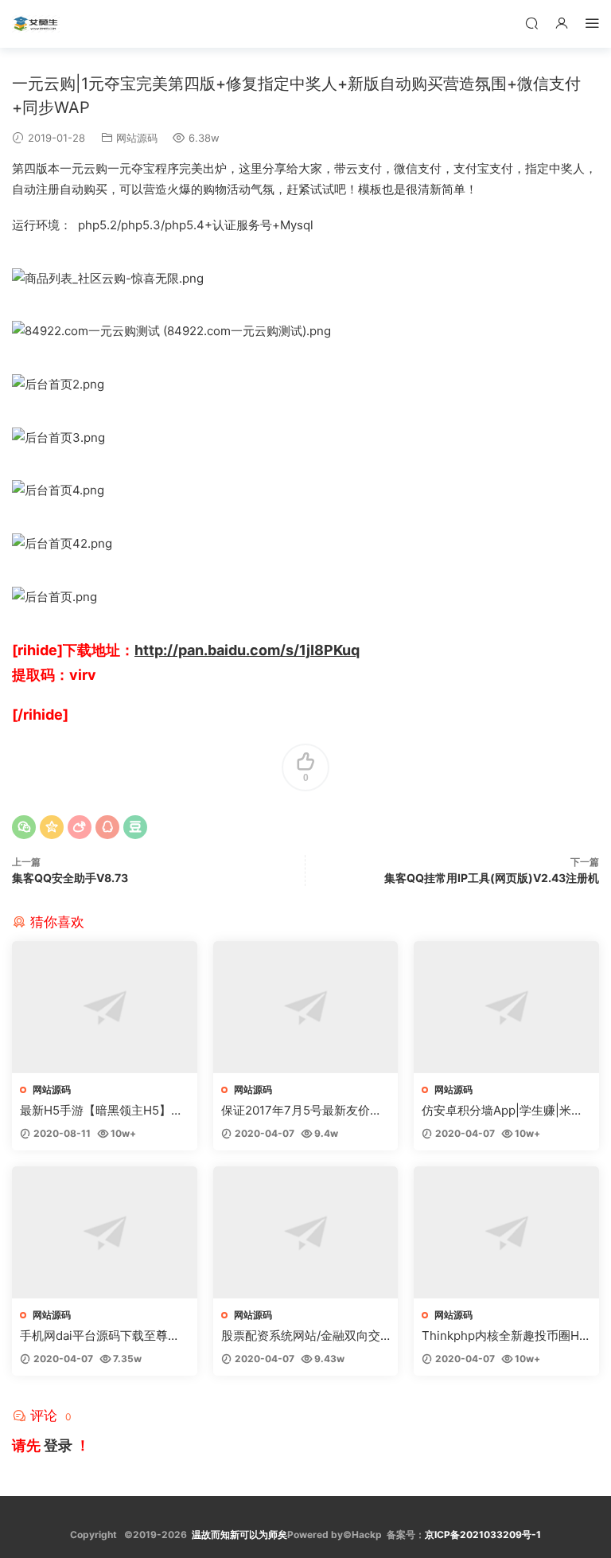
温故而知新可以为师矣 (239, 1534)
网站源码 (137, 137)
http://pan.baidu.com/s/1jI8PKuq (247, 650)
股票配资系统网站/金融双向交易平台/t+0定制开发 (300, 1336)
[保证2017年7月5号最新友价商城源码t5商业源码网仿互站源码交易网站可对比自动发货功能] (306, 1007)
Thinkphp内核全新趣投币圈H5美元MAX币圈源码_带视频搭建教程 (504, 1336)
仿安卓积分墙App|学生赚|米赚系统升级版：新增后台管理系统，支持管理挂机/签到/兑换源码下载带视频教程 (503, 1111)
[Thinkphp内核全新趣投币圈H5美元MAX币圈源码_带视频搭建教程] (506, 1232)
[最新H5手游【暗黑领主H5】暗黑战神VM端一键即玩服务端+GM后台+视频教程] (104, 1007)
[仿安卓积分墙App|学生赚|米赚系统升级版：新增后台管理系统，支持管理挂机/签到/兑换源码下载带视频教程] (506, 1007)
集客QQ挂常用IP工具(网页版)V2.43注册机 (491, 877)
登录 (58, 1445)
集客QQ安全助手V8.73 (70, 877)
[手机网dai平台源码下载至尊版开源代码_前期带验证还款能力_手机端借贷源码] (104, 1232)
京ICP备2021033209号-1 (483, 1534)
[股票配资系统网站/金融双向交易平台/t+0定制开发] (306, 1232)
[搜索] (531, 22)
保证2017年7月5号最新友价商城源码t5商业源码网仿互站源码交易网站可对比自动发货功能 (304, 1111)
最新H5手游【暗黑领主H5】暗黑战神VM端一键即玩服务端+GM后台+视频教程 (103, 1111)
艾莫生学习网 (36, 24)
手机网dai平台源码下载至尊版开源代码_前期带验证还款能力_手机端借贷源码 (103, 1336)
